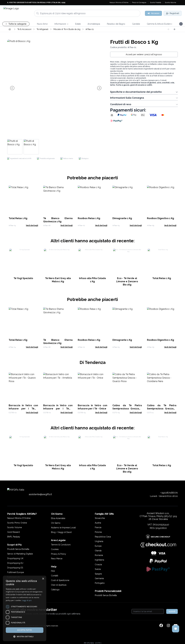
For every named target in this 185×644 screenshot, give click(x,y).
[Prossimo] (174, 29)
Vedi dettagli (32, 225)
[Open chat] (175, 628)
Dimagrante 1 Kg (122, 218)
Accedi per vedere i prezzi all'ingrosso (144, 54)
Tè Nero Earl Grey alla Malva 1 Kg (58, 280)
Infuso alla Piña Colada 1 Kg (92, 280)
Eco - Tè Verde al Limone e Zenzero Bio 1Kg (127, 281)
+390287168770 (169, 492)
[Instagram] (168, 626)
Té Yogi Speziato (23, 278)
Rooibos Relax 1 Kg (89, 218)
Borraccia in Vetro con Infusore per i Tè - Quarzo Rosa (23, 408)
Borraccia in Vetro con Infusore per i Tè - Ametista (58, 408)
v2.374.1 (98, 643)
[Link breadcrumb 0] (9, 29)
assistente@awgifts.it (40, 494)
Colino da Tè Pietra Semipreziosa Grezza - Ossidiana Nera (161, 408)
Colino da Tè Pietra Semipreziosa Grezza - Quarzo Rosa (127, 408)
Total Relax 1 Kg (18, 218)
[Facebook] (161, 626)
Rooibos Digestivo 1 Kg (160, 218)
